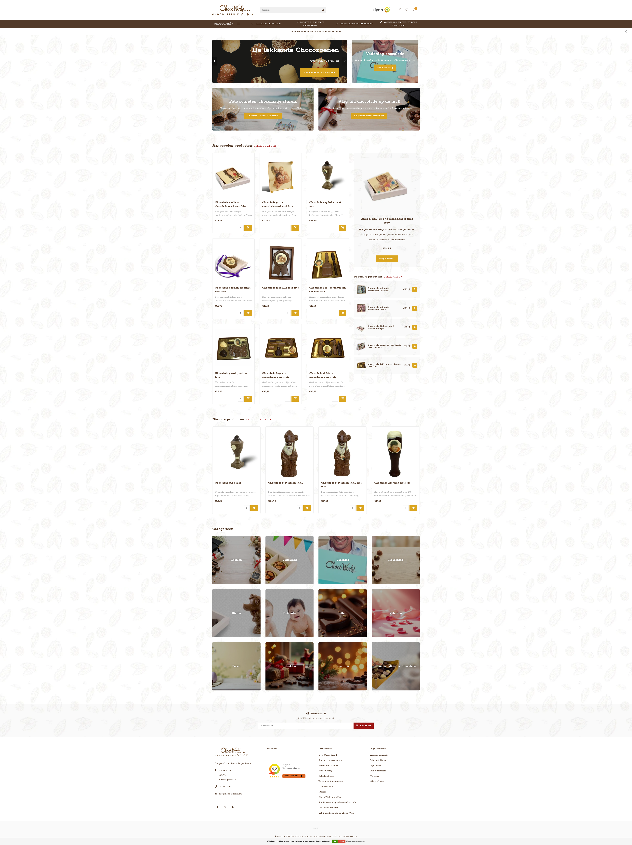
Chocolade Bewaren (328, 807)
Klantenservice (325, 786)
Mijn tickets (375, 765)
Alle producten (377, 781)
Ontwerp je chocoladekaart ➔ (263, 116)
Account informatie (379, 755)
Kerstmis (322, 644)
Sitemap (322, 792)
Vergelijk (374, 776)
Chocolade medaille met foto (280, 287)
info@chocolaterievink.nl (230, 794)
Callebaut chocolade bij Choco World (336, 813)
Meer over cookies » (355, 841)
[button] (214, 61)
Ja (335, 841)
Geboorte (269, 591)
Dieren (215, 591)
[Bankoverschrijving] (316, 828)
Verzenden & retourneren (330, 781)
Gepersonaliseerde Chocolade (386, 644)
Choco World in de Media (330, 797)
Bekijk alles (392, 277)
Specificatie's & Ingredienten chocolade (337, 802)
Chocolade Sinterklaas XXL (285, 482)
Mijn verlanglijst (378, 771)
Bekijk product (387, 258)
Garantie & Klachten (328, 765)
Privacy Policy (325, 771)
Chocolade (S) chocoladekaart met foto (387, 220)
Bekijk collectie (265, 146)
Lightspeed (320, 836)
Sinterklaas (270, 644)
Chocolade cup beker (228, 482)
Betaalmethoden (326, 776)
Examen (216, 537)
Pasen (215, 644)
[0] (414, 10)
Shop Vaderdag (385, 67)
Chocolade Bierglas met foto (392, 482)
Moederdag (377, 537)
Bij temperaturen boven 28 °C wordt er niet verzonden (316, 31)
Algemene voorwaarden (330, 760)
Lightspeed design (334, 836)
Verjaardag (270, 537)
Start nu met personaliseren (318, 72)
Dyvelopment (351, 836)
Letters (321, 591)
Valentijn (376, 591)
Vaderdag (323, 537)
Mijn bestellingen (378, 760)
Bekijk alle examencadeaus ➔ (369, 116)
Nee (342, 841)
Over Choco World (327, 755)
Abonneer (365, 726)
